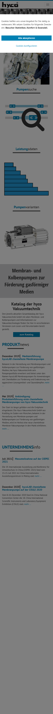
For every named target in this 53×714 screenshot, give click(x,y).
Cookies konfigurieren (26, 45)
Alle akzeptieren (26, 38)
